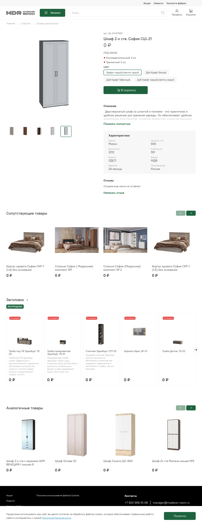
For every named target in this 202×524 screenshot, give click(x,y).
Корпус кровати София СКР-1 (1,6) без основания (171, 268)
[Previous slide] (11, 77)
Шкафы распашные (47, 23)
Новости (158, 3)
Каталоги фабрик (176, 3)
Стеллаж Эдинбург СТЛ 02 (101, 351)
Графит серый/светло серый (122, 72)
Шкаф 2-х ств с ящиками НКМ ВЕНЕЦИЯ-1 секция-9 (25, 462)
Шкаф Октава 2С (66, 461)
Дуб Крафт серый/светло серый (155, 79)
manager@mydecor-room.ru (171, 502)
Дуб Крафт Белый (156, 72)
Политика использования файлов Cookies (57, 495)
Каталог (55, 13)
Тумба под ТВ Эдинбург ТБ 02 (24, 352)
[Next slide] (93, 77)
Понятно (180, 516)
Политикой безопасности (56, 517)
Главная (10, 23)
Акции (147, 3)
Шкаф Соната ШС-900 (118, 461)
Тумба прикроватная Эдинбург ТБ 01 (59, 352)
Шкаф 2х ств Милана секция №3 (173, 461)
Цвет (106, 66)
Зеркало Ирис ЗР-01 (135, 351)
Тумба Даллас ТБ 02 (173, 351)
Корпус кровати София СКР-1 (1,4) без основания (25, 268)
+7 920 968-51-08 (136, 502)
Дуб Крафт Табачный (118, 79)
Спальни (26, 23)
